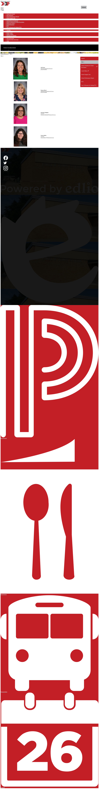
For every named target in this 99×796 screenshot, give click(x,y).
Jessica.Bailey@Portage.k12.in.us (47, 137)
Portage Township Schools (9, 47)
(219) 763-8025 (26, 181)
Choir (7, 41)
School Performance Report (12, 16)
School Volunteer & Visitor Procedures (15, 22)
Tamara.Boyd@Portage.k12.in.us (47, 91)
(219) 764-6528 (51, 181)
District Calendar (7, 177)
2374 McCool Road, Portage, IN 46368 (10, 181)
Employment (6, 178)
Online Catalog (9, 34)
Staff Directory (9, 15)
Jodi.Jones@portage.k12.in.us (46, 68)
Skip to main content (5, 1)
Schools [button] (84, 7)
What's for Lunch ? (10, 23)
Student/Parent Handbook (12, 20)
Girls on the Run (10, 38)
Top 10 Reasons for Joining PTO (14, 27)
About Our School (10, 14)
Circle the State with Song (12, 39)
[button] (7, 12)
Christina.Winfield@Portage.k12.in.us (48, 114)
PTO (7, 26)
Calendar (8, 30)
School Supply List (10, 18)
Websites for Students (11, 35)
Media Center (9, 33)
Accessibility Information (9, 176)
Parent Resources (10, 24)
